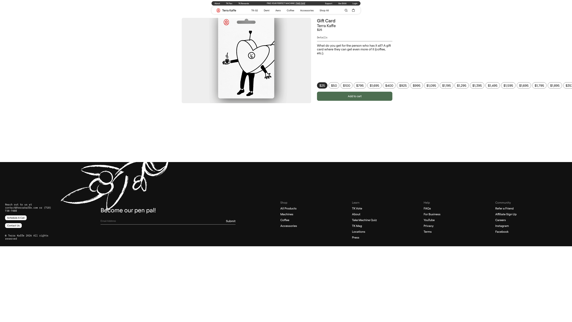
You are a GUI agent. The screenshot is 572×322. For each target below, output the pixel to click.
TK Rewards (243, 3)
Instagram (502, 225)
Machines (286, 214)
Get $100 (342, 3)
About (217, 3)
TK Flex (229, 3)
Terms (428, 231)
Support (328, 3)
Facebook (502, 231)
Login (355, 3)
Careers (500, 220)
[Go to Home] (226, 10)
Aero (278, 10)
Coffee (290, 10)
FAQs (427, 208)
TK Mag (357, 225)
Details (322, 37)
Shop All (324, 10)
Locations (358, 231)
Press (355, 237)
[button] (346, 10)
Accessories (307, 10)
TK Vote (357, 208)
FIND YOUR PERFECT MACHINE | (286, 3)
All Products (288, 208)
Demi (266, 10)
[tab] (354, 38)
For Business (432, 214)
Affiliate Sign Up (506, 214)
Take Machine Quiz (364, 220)
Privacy (429, 225)
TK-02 (254, 10)
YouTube (429, 220)
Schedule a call (16, 217)
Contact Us (13, 225)
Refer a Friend (504, 208)
